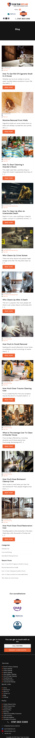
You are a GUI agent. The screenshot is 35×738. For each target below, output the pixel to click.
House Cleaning (7, 668)
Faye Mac (5, 70)
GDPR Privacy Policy (9, 706)
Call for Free (17, 646)
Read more (9, 87)
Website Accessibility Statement (12, 713)
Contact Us (6, 693)
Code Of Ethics (7, 715)
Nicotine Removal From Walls (10, 567)
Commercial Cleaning (9, 681)
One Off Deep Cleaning (10, 676)
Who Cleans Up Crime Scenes (10, 578)
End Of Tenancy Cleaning (10, 666)
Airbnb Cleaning (7, 672)
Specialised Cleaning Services (10, 206)
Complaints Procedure (9, 719)
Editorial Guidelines (8, 717)
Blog (4, 695)
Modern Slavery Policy (9, 704)
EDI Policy (6, 711)
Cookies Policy (7, 708)
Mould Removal (7, 678)
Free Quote (6, 689)
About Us (6, 691)
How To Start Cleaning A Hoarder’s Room (13, 571)
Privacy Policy (7, 709)
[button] (16, 9)
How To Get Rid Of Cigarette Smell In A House (15, 564)
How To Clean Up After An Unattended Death (15, 574)
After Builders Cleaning (9, 674)
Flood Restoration (8, 680)
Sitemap (5, 697)
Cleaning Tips (6, 68)
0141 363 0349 (23, 19)
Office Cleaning (7, 670)
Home (5, 687)
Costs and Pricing (7, 339)
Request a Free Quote (17, 650)
